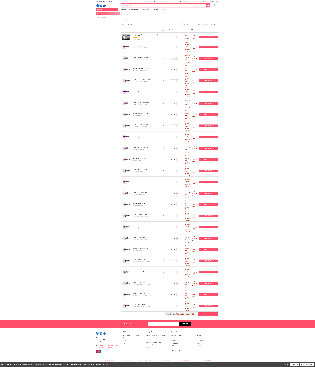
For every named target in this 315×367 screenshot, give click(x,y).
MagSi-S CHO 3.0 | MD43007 (140, 147)
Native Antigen (200, 340)
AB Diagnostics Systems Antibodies (156, 335)
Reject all (295, 364)
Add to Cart (208, 36)
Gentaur (174, 340)
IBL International (176, 346)
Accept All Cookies (307, 364)
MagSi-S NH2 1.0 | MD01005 (140, 226)
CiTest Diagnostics (202, 338)
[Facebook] (100, 351)
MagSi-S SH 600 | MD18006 (140, 203)
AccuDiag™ (150, 345)
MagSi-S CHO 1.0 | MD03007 (140, 158)
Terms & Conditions (111, 357)
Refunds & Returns (173, 357)
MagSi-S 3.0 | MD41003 (139, 282)
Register (217, 1)
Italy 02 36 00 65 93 (145, 361)
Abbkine (199, 343)
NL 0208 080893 (185, 361)
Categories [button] (100, 9)
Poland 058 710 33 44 (207, 361)
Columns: (180, 24)
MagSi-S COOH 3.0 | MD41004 (140, 248)
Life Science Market (177, 335)
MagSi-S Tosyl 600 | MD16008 (140, 136)
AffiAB (148, 347)
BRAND (174, 338)
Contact (155, 9)
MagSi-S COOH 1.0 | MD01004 (140, 259)
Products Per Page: (208, 24)
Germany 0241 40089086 (106, 361)
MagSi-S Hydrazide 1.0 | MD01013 (141, 91)
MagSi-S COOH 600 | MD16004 (141, 271)
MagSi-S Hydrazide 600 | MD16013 (142, 102)
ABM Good (175, 343)
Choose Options (208, 46)
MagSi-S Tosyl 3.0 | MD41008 (140, 113)
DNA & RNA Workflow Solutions (129, 9)
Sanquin (199, 335)
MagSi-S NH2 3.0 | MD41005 (140, 214)
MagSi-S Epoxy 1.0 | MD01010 (140, 57)
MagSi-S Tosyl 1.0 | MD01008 (140, 124)
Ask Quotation (145, 9)
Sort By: (124, 24)
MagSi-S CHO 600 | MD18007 (140, 169)
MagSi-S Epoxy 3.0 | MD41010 (140, 46)
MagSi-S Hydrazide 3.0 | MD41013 (141, 79)
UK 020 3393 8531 (165, 361)
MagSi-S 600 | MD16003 (139, 305)
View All (199, 346)
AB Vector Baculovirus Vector (155, 342)
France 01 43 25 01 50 (125, 361)
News (163, 9)
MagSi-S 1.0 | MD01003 (139, 293)
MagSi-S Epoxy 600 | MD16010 (141, 68)
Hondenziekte (176, 350)
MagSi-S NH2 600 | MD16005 (140, 237)
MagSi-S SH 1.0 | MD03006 (140, 192)
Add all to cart (208, 314)
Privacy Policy (204, 357)
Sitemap (124, 346)
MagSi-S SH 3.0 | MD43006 (140, 181)
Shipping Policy (142, 357)
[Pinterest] (97, 351)
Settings (286, 364)
